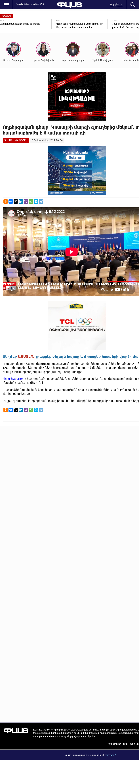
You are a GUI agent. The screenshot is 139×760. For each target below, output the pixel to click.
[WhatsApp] (31, 201)
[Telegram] (41, 201)
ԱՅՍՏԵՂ (25, 356)
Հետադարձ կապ (118, 743)
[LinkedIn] (21, 201)
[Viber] (26, 201)
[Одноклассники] (5, 201)
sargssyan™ (110, 755)
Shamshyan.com (13, 378)
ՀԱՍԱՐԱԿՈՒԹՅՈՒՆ (16, 140)
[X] (16, 201)
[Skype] (36, 201)
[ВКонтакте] (11, 201)
